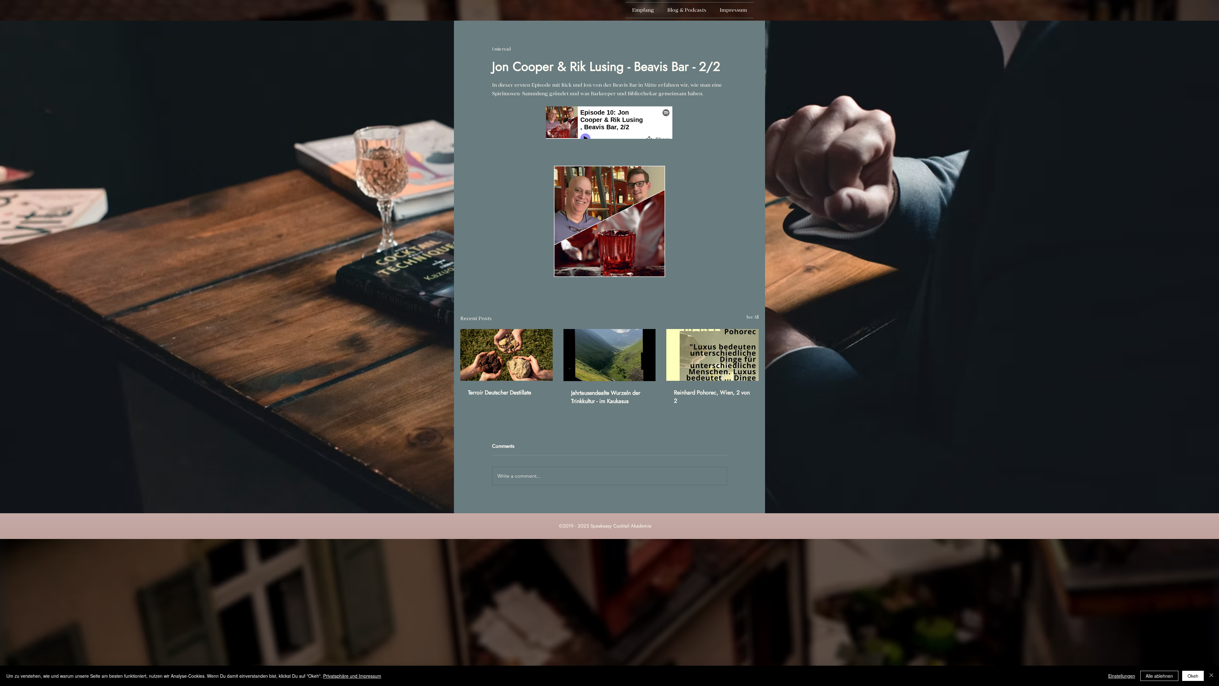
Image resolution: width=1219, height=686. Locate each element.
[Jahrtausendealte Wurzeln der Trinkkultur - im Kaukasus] (609, 355)
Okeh (1193, 676)
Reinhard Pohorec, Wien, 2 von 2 (712, 396)
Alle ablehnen (1159, 676)
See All (752, 317)
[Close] (1211, 676)
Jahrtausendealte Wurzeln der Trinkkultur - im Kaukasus (605, 397)
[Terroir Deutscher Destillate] (506, 355)
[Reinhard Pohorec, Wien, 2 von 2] (712, 355)
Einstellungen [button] (1121, 676)
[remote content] (609, 123)
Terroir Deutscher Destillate (499, 392)
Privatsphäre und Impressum (352, 676)
